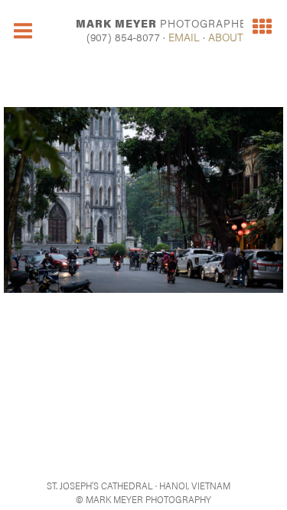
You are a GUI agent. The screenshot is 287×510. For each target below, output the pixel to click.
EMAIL (184, 36)
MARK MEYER (165, 23)
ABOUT (225, 36)
